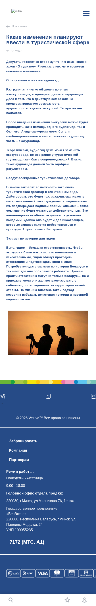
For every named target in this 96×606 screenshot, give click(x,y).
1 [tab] (48, 358)
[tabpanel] (48, 333)
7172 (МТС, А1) (27, 542)
